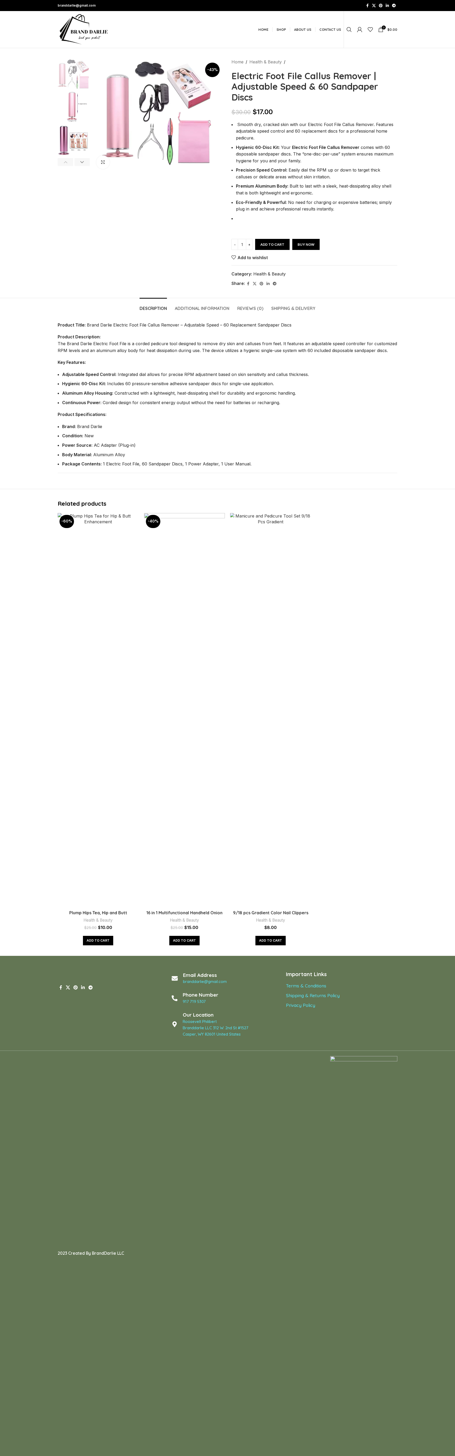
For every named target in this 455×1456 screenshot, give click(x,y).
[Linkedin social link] (387, 5)
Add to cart (272, 244)
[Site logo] (84, 29)
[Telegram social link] (393, 5)
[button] (65, 162)
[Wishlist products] (370, 29)
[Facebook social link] (367, 5)
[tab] (153, 306)
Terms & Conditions (306, 985)
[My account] (359, 29)
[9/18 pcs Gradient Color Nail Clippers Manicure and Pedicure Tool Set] (270, 710)
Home (237, 61)
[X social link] (373, 5)
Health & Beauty (265, 61)
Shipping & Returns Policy (313, 995)
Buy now (306, 244)
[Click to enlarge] (103, 162)
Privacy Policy (300, 1005)
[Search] (349, 29)
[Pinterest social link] (380, 5)
